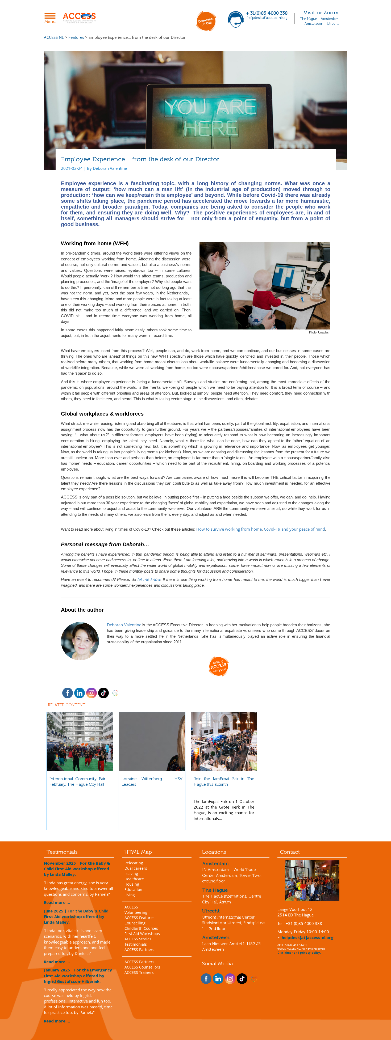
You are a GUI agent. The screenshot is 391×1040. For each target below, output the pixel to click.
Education (133, 889)
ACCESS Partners (139, 949)
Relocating (133, 862)
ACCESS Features (139, 917)
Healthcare (134, 878)
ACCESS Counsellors (142, 967)
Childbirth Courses (141, 928)
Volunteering (135, 912)
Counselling (134, 922)
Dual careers (135, 868)
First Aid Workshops (142, 933)
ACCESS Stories (137, 938)
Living (129, 894)
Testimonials (135, 944)
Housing (131, 884)
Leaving (131, 873)
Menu (51, 18)
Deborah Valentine (124, 624)
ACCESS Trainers (139, 972)
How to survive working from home (229, 529)
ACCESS (131, 907)
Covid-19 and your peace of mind (294, 529)
